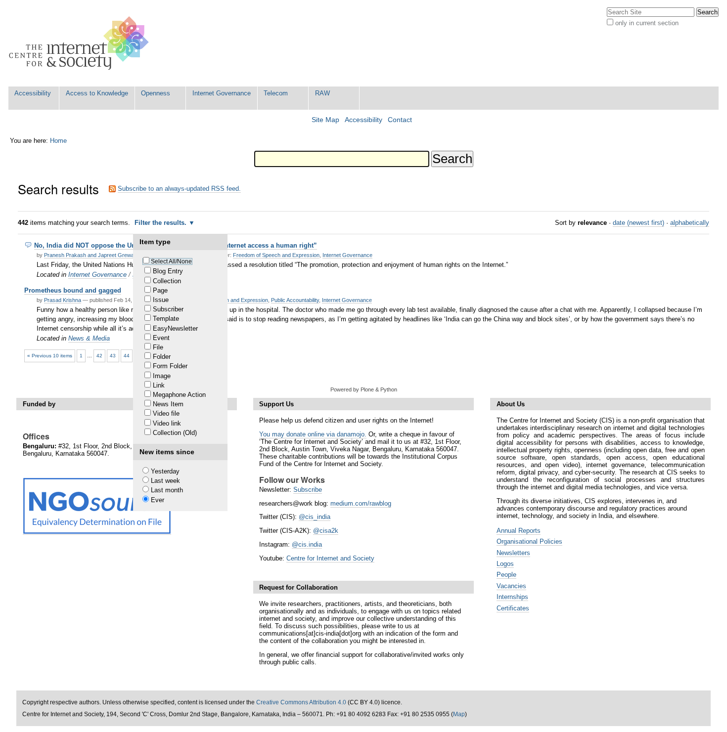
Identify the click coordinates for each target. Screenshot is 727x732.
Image (162, 376)
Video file (166, 413)
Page (160, 290)
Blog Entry (168, 271)
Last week (165, 480)
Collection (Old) (175, 432)
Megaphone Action (179, 394)
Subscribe (307, 489)
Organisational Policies (529, 541)
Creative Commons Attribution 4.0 (301, 702)
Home (58, 140)
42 (99, 355)
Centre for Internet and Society (330, 558)
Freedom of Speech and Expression (276, 255)
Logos (505, 563)
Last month (167, 490)
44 (127, 355)
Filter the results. (161, 222)
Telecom (276, 93)
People (506, 574)
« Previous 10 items (49, 355)
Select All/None (171, 261)
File (158, 347)
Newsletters (513, 553)
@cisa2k (325, 530)
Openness (155, 93)
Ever (157, 500)
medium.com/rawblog (360, 503)
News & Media (89, 338)
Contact (400, 120)
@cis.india (307, 544)
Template (166, 318)
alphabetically (689, 222)
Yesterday (165, 471)
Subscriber (168, 309)
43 (113, 355)
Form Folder (170, 366)
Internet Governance (221, 93)
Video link (167, 423)
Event (161, 338)
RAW (322, 93)
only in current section (647, 23)
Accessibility (32, 93)
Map (459, 714)
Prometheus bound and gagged (72, 290)
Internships (512, 597)
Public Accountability (295, 300)
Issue (161, 299)
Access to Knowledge (97, 93)
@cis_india (314, 516)
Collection (167, 281)
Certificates (513, 608)
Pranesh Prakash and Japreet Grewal (89, 255)
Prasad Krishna (62, 300)
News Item (168, 404)
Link (159, 385)
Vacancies (511, 586)
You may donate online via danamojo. (312, 434)
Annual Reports (519, 530)
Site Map (325, 120)
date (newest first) (638, 222)
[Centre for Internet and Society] (81, 43)
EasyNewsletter (175, 328)
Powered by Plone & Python (363, 389)
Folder (162, 356)
